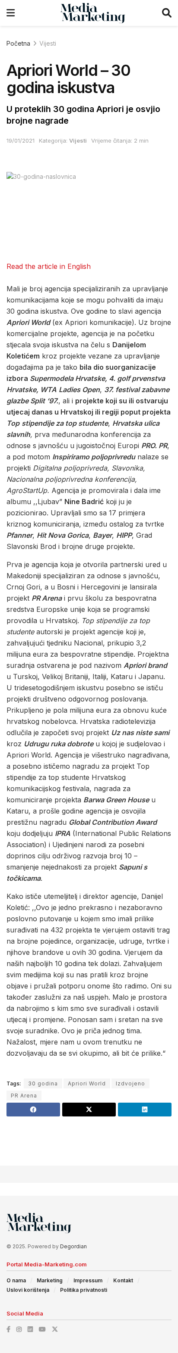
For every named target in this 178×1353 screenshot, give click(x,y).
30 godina (43, 1083)
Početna (18, 43)
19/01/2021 (20, 140)
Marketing (50, 1280)
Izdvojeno (130, 1083)
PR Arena (24, 1095)
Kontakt (123, 1280)
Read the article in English (48, 266)
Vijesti (47, 43)
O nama (16, 1280)
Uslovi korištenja (27, 1290)
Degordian (73, 1246)
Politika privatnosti (83, 1290)
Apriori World (87, 1083)
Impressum (87, 1280)
